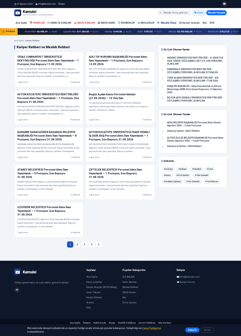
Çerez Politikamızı (151, 328)
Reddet (207, 330)
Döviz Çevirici (129, 302)
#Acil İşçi (168, 169)
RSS (212, 22)
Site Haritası (164, 322)
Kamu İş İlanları (60, 22)
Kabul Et (192, 330)
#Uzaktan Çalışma (172, 181)
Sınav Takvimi (93, 292)
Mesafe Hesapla (216, 12)
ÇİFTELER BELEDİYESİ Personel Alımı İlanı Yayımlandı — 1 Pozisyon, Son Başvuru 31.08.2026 (115, 173)
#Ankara (182, 169)
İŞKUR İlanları (86, 22)
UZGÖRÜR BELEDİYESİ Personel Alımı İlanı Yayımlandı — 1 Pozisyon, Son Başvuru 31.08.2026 (44, 210)
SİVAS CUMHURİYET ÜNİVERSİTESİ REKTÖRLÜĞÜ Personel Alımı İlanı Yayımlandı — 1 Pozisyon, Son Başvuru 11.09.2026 (48, 60)
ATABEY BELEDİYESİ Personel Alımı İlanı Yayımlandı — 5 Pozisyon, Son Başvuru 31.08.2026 (42, 173)
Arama (90, 302)
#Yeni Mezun (211, 181)
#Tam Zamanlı (201, 175)
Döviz (200, 12)
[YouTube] (224, 4)
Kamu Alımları (129, 282)
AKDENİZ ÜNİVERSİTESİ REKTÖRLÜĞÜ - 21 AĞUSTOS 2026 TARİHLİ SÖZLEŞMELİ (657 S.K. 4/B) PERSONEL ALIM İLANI (195, 60)
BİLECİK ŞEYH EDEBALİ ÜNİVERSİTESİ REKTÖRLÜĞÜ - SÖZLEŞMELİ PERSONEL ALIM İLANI (195, 99)
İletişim (61, 4)
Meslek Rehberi (130, 287)
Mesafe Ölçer (168, 22)
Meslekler (147, 22)
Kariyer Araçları (191, 22)
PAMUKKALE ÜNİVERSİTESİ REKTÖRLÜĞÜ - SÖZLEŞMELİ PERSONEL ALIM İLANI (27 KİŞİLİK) (192, 71)
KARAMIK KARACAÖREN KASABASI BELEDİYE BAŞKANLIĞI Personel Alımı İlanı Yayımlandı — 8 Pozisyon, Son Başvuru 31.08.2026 (47, 135)
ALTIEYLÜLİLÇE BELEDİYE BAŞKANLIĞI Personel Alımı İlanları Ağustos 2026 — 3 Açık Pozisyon (195, 139)
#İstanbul (196, 169)
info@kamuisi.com (47, 4)
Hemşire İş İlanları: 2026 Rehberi (184, 146)
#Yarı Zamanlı (193, 181)
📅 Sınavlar (37, 22)
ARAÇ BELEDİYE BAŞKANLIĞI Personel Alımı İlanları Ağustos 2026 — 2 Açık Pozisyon (194, 124)
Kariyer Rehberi (94, 297)
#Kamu (167, 175)
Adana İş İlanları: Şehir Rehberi (183, 131)
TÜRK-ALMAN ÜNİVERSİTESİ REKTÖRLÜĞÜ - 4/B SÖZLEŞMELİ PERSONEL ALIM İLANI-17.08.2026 (192, 79)
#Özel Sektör (182, 175)
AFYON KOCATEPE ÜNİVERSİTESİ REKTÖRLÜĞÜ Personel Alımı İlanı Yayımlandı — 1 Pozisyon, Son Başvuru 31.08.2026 (48, 98)
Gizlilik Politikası (127, 322)
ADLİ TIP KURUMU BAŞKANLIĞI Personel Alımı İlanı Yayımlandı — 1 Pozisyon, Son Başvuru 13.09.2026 (118, 60)
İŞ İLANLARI (128, 276)
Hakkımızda (99, 322)
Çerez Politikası (147, 322)
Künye (112, 322)
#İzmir (210, 169)
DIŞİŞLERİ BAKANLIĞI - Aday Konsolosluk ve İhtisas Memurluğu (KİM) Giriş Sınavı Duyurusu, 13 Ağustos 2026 (194, 89)
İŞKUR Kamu (108, 22)
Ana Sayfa (21, 22)
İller (205, 22)
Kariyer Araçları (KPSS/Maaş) (101, 287)
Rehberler (128, 22)
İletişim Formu (187, 282)
